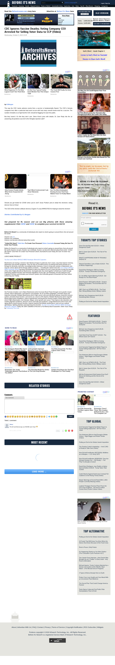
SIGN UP (85, 213)
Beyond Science (35, 6)
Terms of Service (58, 627)
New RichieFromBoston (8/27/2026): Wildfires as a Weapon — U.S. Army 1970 (93, 453)
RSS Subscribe (90, 627)
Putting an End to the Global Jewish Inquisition (94, 301)
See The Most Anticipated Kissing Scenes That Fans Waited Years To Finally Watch (60, 191)
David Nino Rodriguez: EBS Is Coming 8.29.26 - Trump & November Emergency (92, 270)
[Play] (94, 38)
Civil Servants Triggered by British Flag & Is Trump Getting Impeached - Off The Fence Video (93, 348)
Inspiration (67, 6)
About (14, 627)
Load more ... (39, 471)
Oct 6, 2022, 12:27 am (15, 430)
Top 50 (82, 6)
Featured (14, 6)
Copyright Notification (74, 627)
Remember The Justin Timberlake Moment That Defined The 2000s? (16, 371)
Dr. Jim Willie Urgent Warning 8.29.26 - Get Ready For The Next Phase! (92, 276)
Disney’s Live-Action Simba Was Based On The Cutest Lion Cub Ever (93, 158)
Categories (104, 6)
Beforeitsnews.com (19, 11)
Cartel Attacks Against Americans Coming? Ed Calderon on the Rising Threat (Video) (93, 474)
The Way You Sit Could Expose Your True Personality (91, 91)
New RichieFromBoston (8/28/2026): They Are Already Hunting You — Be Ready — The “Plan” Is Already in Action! (93, 460)
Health (27, 6)
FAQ (34, 627)
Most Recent (89, 6)
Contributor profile (21, 24)
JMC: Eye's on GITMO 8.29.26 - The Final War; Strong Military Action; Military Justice (92, 290)
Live (73, 6)
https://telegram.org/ (102, 185)
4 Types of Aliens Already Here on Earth (91, 573)
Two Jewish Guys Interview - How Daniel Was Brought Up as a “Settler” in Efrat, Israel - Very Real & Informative (93, 559)
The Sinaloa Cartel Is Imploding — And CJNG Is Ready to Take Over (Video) (93, 447)
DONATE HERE (84, 14)
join (13, 237)
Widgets (100, 627)
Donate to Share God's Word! (94, 59)
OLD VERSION (102, 13)
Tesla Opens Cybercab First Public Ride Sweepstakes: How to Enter (92, 590)
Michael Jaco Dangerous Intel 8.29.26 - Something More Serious (91, 296)
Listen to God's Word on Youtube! (94, 55)
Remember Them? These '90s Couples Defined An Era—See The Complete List (101, 411)
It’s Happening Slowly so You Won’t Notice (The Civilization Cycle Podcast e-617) (92, 552)
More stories (30, 24)
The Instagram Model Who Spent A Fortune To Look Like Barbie (16, 349)
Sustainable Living (57, 6)
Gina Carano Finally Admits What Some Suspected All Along (14, 191)
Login (102, 3)
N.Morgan (10, 104)
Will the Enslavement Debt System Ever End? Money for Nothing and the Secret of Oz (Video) (93, 376)
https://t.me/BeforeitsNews (87, 191)
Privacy (47, 627)
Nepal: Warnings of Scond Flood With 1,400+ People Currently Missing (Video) (93, 480)
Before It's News (23, 2)
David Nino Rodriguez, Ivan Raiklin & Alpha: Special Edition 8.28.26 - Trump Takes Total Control (93, 468)
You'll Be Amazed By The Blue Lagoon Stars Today (61, 349)
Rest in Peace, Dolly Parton (88, 547)
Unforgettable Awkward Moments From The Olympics (38, 349)
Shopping (97, 6)
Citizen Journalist (48, 243)
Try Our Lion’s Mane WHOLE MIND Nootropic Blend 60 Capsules (25, 259)
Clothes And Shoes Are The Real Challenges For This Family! (62, 370)
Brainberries (8, 196)
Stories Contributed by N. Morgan (17, 214)
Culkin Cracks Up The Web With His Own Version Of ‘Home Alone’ (91, 136)
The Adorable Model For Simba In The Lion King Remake (38, 370)
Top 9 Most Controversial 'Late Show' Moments (38, 191)
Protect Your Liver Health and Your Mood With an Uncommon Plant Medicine (93, 578)
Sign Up (107, 3)
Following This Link (12, 308)
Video (77, 6)
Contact (40, 627)
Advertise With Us (24, 627)
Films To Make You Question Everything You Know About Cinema (92, 522)
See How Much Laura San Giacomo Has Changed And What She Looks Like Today (92, 113)
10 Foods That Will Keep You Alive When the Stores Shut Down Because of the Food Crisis (93, 542)
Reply (58, 430)
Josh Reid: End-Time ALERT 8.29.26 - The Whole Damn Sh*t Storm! (92, 335)
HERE (23, 224)
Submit (94, 229)
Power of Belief (45, 6)
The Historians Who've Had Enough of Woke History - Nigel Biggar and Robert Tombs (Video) (93, 356)
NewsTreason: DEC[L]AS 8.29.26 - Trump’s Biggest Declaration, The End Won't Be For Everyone (93, 283)
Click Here (21, 243)
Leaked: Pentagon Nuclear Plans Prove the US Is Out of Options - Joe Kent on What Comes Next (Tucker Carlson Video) (93, 487)
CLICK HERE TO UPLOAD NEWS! (102, 24)
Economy (21, 6)
